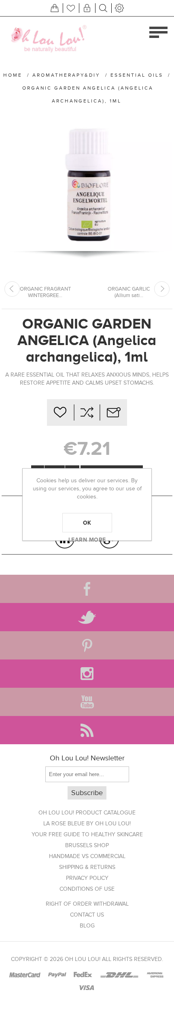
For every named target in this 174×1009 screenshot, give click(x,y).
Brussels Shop (87, 845)
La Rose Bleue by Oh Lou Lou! (87, 823)
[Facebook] (87, 589)
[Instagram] (87, 673)
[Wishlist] (71, 8)
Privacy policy (87, 878)
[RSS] (87, 730)
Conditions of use (87, 888)
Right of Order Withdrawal (87, 903)
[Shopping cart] (55, 8)
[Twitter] (87, 617)
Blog (87, 925)
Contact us (87, 914)
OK (87, 522)
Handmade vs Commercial (87, 856)
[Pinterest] (87, 645)
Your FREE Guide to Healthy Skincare (87, 834)
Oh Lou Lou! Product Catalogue (87, 812)
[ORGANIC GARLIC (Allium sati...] (162, 289)
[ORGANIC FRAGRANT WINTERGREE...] (12, 289)
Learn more (87, 539)
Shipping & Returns (87, 867)
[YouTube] (87, 702)
